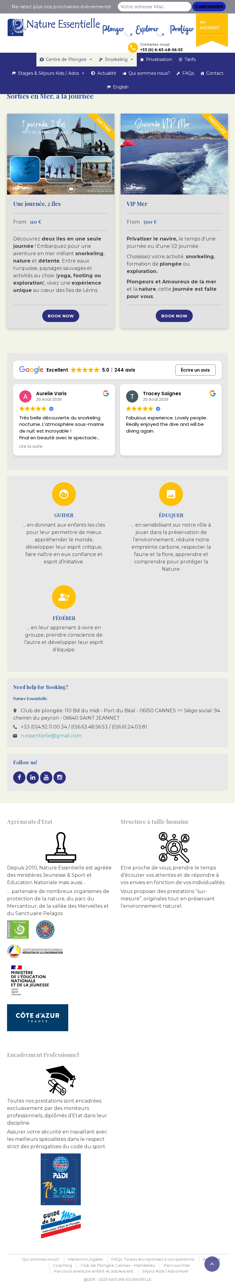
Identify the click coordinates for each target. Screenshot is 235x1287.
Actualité (106, 73)
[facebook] (19, 777)
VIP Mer (137, 203)
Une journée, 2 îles (37, 203)
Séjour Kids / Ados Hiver (165, 1271)
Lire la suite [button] (31, 446)
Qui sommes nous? (149, 73)
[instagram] (60, 777)
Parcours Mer (177, 1265)
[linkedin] (33, 777)
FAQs (188, 73)
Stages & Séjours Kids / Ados (48, 73)
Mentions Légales (85, 1259)
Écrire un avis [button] (195, 370)
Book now (61, 315)
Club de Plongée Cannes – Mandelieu (117, 1265)
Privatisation (159, 59)
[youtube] (46, 777)
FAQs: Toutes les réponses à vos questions (152, 1259)
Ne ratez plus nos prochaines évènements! (61, 6)
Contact (214, 73)
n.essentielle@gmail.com (51, 736)
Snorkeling (116, 59)
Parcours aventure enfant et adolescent (93, 1271)
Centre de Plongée (66, 59)
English (121, 87)
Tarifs (190, 59)
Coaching (62, 1265)
